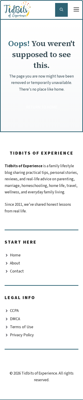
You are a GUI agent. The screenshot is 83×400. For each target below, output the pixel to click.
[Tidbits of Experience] (18, 10)
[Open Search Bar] (61, 10)
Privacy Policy (22, 335)
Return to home (41, 107)
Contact (17, 271)
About (15, 263)
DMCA (15, 319)
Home (15, 255)
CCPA (14, 311)
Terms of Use (21, 327)
